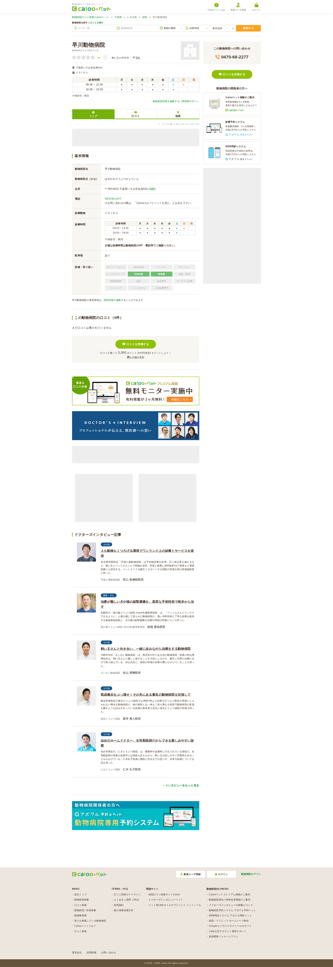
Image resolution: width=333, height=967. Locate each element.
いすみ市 (132, 17)
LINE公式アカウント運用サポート (227, 931)
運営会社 (77, 952)
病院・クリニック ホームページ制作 (229, 920)
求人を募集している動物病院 (90, 920)
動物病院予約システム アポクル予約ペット (232, 910)
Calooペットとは (216, 10)
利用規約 (119, 905)
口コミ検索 (80, 905)
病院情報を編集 (112, 300)
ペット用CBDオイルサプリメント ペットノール (175, 905)
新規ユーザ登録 (238, 10)
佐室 (144, 17)
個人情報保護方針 (124, 910)
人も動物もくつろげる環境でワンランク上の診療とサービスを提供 (147, 553)
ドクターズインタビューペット (166, 899)
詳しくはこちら (135, 357)
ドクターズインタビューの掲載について (231, 905)
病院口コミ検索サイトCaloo (164, 894)
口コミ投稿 (80, 931)
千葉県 (118, 17)
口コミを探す (96, 22)
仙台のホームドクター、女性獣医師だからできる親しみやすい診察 (147, 743)
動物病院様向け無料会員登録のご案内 (230, 899)
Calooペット (90, 17)
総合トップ (80, 894)
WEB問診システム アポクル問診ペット (230, 915)
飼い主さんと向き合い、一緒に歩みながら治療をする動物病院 (146, 648)
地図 (178, 116)
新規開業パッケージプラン (223, 936)
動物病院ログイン (251, 874)
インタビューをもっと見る (182, 785)
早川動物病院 (88, 45)
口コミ (136, 116)
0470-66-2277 (113, 198)
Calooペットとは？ (85, 926)
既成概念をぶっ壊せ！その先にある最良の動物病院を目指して (146, 694)
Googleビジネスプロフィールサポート (230, 926)
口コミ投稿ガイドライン (127, 894)
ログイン (256, 10)
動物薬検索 (80, 915)
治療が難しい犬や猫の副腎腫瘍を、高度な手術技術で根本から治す (147, 604)
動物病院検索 (81, 899)
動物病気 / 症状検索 (85, 910)
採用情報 (92, 952)
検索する (248, 28)
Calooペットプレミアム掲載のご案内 (229, 894)
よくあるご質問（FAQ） (127, 899)
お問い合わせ (108, 952)
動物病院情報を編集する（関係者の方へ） (176, 101)
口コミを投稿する (137, 344)
